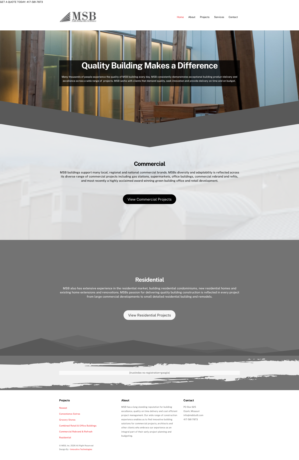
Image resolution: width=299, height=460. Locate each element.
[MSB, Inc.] (79, 23)
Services (219, 17)
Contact (233, 17)
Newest (63, 407)
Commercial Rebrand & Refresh (75, 431)
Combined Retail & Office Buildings (77, 425)
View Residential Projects (149, 315)
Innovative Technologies (81, 449)
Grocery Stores (67, 419)
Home (180, 17)
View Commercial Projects (150, 199)
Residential (65, 437)
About (191, 17)
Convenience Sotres (69, 413)
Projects (204, 17)
